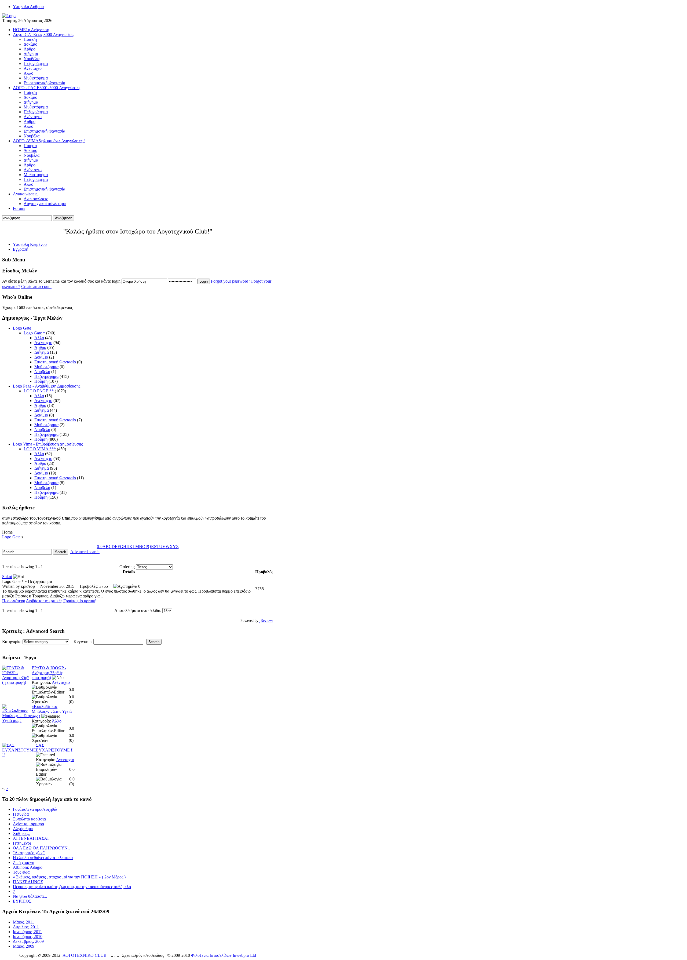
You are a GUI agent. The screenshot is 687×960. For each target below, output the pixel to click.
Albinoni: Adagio (27, 867)
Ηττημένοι (22, 843)
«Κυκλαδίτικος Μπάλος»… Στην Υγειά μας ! (52, 711)
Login (203, 281)
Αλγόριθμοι (23, 828)
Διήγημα (41, 352)
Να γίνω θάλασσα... (30, 896)
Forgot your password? (230, 281)
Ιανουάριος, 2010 (27, 936)
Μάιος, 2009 (23, 946)
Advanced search (85, 551)
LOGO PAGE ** (39, 391)
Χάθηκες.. (21, 833)
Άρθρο (40, 347)
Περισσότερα (13, 600)
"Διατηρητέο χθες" (29, 853)
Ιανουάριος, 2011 (27, 931)
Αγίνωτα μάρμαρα (28, 824)
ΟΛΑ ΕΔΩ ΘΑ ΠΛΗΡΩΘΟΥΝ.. (41, 848)
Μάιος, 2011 (23, 922)
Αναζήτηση (63, 218)
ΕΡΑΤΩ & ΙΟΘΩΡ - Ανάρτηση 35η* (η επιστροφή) (49, 673)
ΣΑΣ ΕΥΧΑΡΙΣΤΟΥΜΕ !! (55, 747)
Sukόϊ (7, 576)
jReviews (266, 621)
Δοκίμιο (41, 357)
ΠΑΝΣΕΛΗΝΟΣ (28, 881)
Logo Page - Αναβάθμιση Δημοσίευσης (46, 386)
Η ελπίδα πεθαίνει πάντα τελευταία (43, 857)
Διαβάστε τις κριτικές (44, 600)
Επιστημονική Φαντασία (55, 362)
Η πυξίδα (21, 814)
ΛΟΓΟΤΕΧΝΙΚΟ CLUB (85, 955)
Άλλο (39, 337)
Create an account (36, 286)
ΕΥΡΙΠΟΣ (22, 901)
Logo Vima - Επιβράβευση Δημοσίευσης (48, 444)
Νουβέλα (42, 371)
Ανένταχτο (43, 342)
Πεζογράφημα (46, 376)
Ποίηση (40, 381)
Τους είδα (21, 872)
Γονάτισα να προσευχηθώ (35, 809)
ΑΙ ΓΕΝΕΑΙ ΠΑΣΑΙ (31, 838)
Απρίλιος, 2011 (26, 927)
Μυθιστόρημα (46, 366)
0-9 (100, 546)
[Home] (9, 15)
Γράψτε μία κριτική (79, 600)
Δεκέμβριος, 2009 (28, 941)
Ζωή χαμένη (23, 862)
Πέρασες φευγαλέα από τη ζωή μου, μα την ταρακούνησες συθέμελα (72, 886)
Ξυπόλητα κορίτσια (29, 819)
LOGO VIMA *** (40, 449)
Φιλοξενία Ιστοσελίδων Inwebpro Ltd (223, 955)
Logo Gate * (34, 333)
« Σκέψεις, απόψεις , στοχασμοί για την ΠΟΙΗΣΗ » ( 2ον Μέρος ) (69, 877)
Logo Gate (22, 328)
